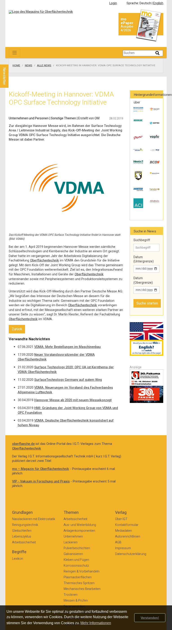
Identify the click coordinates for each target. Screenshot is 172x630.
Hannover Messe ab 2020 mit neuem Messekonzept (73, 400)
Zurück (17, 329)
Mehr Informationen (95, 623)
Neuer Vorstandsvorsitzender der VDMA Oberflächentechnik (56, 357)
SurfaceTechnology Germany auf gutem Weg (68, 379)
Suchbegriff (141, 240)
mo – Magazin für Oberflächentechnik (40, 469)
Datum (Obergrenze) (143, 280)
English (158, 3)
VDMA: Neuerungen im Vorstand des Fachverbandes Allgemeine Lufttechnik (65, 390)
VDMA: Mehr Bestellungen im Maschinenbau (67, 347)
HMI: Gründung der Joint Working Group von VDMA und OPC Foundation (68, 410)
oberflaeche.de (23, 443)
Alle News (44, 65)
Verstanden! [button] (150, 617)
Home (16, 65)
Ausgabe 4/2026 (127, 28)
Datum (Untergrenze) (143, 259)
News (28, 65)
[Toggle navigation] (14, 52)
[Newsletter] (11, 60)
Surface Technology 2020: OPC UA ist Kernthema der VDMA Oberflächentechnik (66, 369)
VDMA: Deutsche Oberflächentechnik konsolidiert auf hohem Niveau (66, 423)
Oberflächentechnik (44, 260)
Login (113, 3)
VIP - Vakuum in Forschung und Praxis (41, 481)
